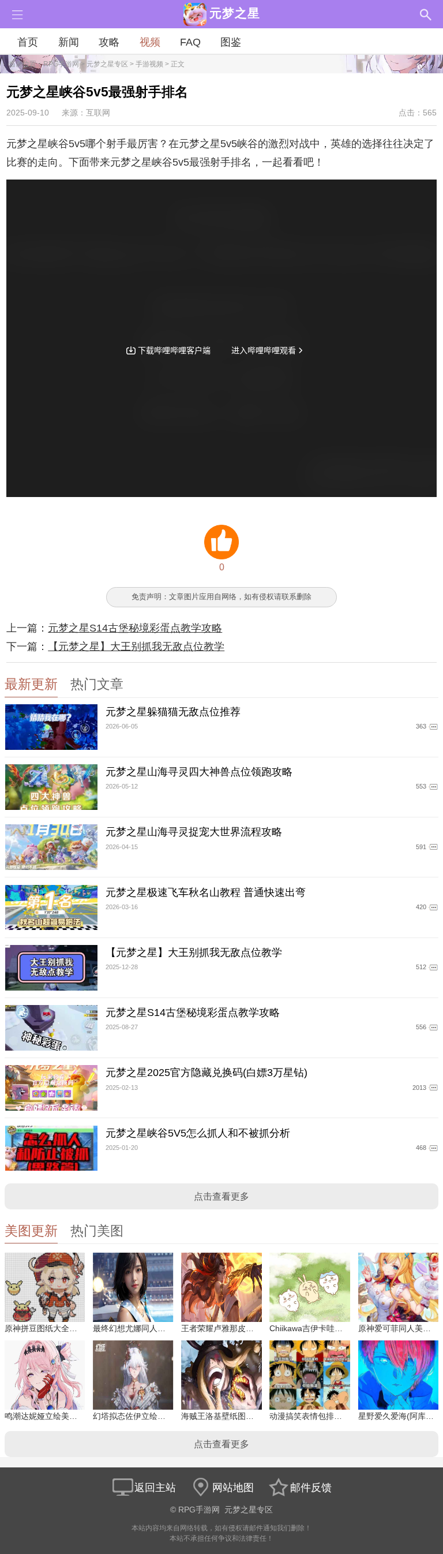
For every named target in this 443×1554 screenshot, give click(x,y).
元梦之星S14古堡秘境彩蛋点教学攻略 (135, 628)
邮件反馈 (311, 1487)
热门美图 (96, 1231)
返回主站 (155, 1487)
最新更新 (31, 684)
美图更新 (31, 1231)
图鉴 (230, 42)
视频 (150, 42)
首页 (27, 42)
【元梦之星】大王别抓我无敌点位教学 (136, 646)
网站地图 (233, 1487)
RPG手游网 (61, 64)
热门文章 (96, 684)
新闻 (68, 42)
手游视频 (149, 64)
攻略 (109, 42)
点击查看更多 (221, 1196)
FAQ (190, 42)
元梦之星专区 (107, 64)
